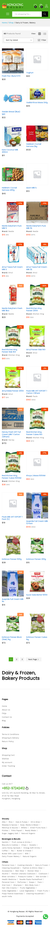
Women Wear (33, 871)
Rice (10, 822)
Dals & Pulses (21, 822)
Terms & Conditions (10, 734)
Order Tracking (8, 766)
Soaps (31, 882)
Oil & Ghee (35, 822)
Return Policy (8, 741)
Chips (23, 845)
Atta (4, 822)
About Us (6, 710)
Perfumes (21, 882)
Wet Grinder (41, 877)
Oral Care (6, 885)
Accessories (7, 871)
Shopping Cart (8, 755)
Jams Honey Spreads (11, 848)
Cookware (43, 874)
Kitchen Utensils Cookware (23, 874)
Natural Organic (28, 833)
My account (7, 762)
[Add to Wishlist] (18, 72)
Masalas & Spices (9, 825)
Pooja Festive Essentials (12, 894)
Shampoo (17, 885)
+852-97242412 (13, 788)
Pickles (5, 830)
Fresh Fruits (42, 891)
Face (40, 882)
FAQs (4, 713)
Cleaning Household (10, 868)
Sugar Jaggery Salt (10, 833)
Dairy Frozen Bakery (10, 856)
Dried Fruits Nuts (37, 828)
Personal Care (8, 865)
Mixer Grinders (8, 877)
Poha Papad (16, 830)
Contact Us (7, 717)
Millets (24, 828)
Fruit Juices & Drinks (21, 842)
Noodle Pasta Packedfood (30, 879)
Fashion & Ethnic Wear (33, 868)
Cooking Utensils (24, 865)
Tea (12, 851)
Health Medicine (9, 879)
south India (7, 896)
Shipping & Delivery (10, 738)
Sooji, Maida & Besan (29, 825)
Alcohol (5, 874)
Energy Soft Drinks (32, 848)
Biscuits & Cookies (10, 845)
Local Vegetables (26, 891)
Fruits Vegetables (27, 888)
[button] (6, 72)
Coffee (5, 851)
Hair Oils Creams (9, 888)
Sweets (32, 845)
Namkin (5, 842)
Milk (26, 854)
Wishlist (5, 759)
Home (4, 706)
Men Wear (19, 871)
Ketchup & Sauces (10, 828)
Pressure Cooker (25, 877)
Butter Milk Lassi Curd (12, 854)
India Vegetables (9, 891)
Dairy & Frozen (41, 865)
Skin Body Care (31, 885)
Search (45, 14)
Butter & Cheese (24, 851)
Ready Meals (30, 830)
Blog (4, 721)
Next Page (33, 659)
